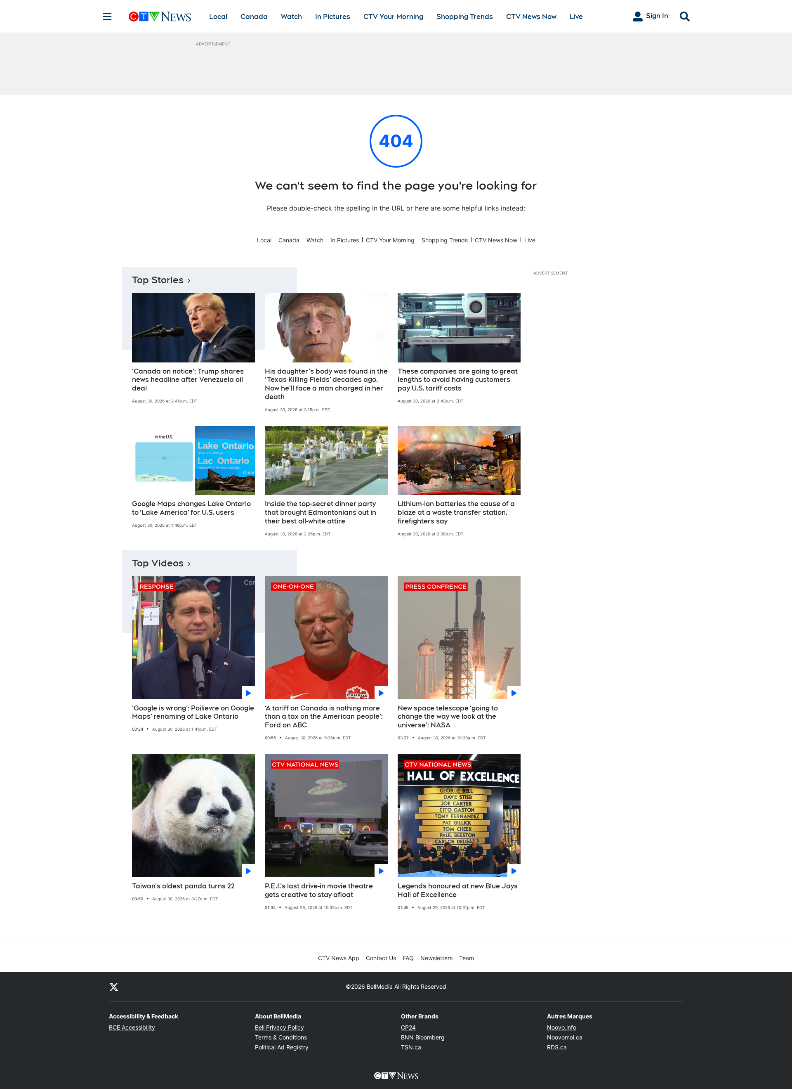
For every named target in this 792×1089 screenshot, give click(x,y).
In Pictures (332, 17)
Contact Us (381, 957)
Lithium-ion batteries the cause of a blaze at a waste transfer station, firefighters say (456, 512)
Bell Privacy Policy (279, 1027)
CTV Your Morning (393, 17)
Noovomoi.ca (564, 1037)
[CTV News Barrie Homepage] (160, 16)
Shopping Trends (464, 17)
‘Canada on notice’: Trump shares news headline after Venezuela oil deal (188, 380)
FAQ (408, 957)
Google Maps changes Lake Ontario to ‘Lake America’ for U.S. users (191, 508)
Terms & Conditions (281, 1037)
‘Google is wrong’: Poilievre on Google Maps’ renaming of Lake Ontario (193, 712)
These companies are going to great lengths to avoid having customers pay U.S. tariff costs (458, 380)
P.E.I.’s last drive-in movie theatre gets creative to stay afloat (319, 890)
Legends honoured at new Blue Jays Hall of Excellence (458, 890)
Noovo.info (561, 1027)
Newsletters (436, 957)
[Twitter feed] (114, 987)
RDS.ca (557, 1047)
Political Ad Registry (282, 1047)
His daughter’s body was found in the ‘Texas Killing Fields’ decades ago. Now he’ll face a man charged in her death (326, 384)
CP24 (408, 1027)
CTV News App (338, 957)
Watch (291, 17)
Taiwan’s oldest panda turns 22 (183, 886)
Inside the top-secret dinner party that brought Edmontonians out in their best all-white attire (320, 512)
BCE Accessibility (132, 1027)
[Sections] (107, 16)
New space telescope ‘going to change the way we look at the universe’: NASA (448, 716)
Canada (254, 17)
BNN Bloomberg (423, 1037)
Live (576, 17)
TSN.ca (411, 1047)
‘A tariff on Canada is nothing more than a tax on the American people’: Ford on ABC (324, 716)
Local (218, 17)
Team (466, 957)
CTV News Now (531, 17)
